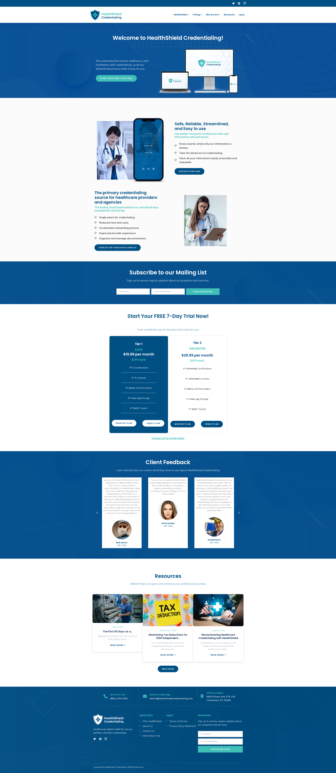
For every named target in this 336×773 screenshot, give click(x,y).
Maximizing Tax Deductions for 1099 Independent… (168, 636)
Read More (116, 645)
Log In (242, 14)
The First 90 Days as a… (117, 631)
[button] (97, 512)
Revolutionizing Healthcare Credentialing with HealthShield (218, 636)
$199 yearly (139, 359)
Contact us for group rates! (168, 438)
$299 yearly (197, 360)
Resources (229, 14)
